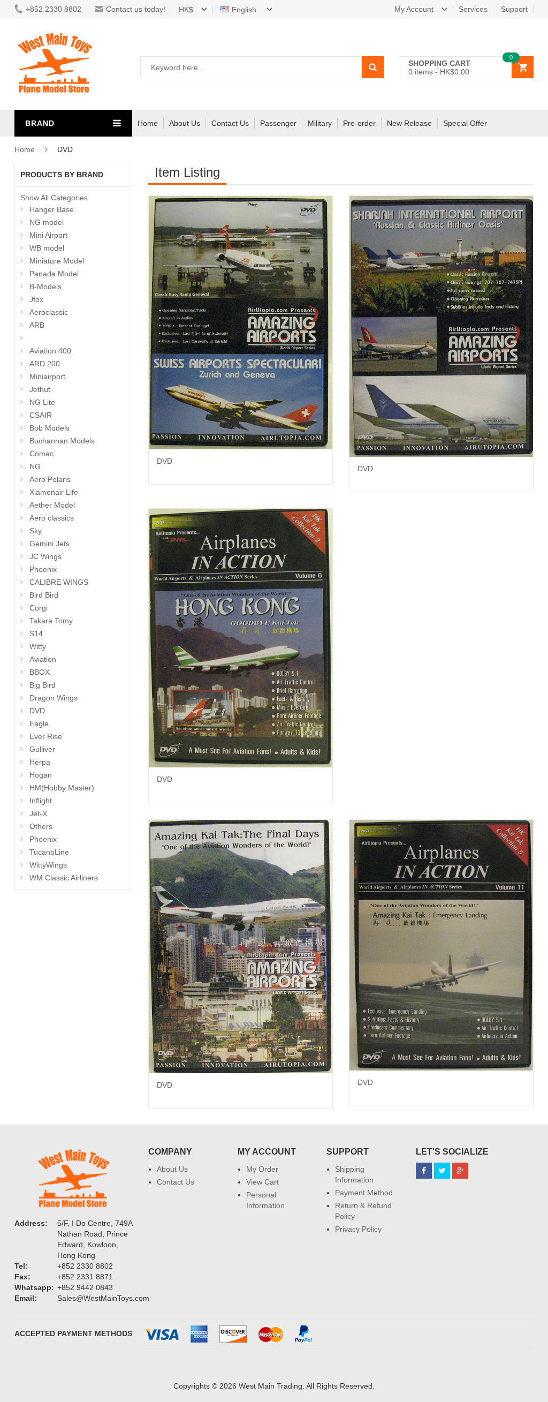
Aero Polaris (50, 479)
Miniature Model (56, 261)
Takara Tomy (51, 620)
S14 (36, 633)
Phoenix (43, 569)
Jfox (36, 299)
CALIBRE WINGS (58, 582)
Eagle (39, 723)
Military (320, 123)
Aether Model (52, 505)
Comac (41, 453)
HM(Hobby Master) (61, 787)
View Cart (262, 1182)
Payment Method (364, 1192)
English (245, 9)
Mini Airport (48, 235)
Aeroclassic (48, 312)
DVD (37, 710)
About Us (184, 123)
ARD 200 (44, 363)
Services (473, 9)
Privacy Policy (358, 1229)
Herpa (39, 762)
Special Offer (465, 123)
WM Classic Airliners (63, 877)
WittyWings (48, 865)
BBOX (39, 672)
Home (148, 123)
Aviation (42, 659)
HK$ (186, 9)
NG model (46, 222)
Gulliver (42, 749)
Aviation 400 (50, 350)
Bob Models (49, 428)
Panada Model (54, 273)
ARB (36, 325)
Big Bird (42, 685)
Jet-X (38, 813)
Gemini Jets (49, 543)
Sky (35, 530)
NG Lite (42, 402)
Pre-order (359, 123)
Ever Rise (45, 736)
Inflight (40, 800)
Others (40, 826)
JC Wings (45, 556)
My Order (262, 1169)
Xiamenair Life (53, 492)
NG (35, 466)
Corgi (38, 608)
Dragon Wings (53, 698)
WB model (46, 248)
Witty (37, 646)
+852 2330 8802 (53, 9)
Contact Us (230, 123)
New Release (409, 123)
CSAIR (40, 415)
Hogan (40, 775)
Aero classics (51, 518)
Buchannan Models (62, 440)
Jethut (39, 389)
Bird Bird (43, 595)
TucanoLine (49, 852)
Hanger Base (51, 209)
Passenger (278, 123)
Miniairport (47, 376)
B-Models (45, 286)
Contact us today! (135, 9)
